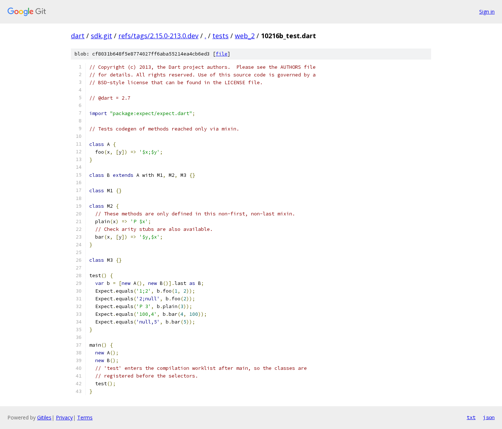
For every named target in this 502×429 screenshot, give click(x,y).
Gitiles (44, 417)
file (221, 54)
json (489, 417)
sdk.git (101, 35)
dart (78, 35)
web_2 (245, 35)
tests (220, 35)
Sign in (487, 11)
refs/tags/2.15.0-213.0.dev (158, 35)
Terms (85, 417)
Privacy (64, 417)
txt (471, 417)
